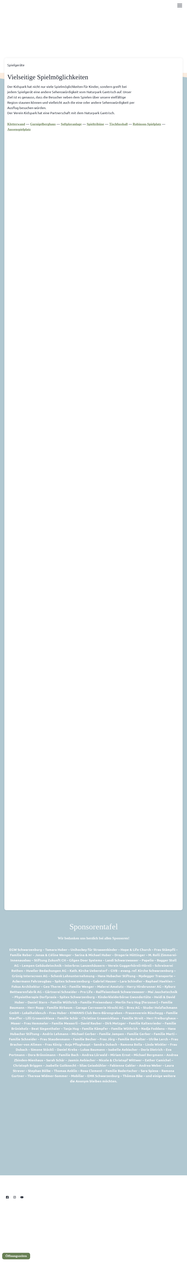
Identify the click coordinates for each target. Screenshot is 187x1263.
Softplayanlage (71, 124)
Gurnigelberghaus (43, 124)
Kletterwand (16, 124)
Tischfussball (118, 124)
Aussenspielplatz (19, 129)
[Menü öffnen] (180, 5)
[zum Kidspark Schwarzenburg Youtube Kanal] (22, 1197)
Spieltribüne (95, 124)
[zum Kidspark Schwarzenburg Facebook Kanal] (7, 1197)
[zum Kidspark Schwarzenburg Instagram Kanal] (15, 1197)
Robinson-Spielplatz (147, 124)
